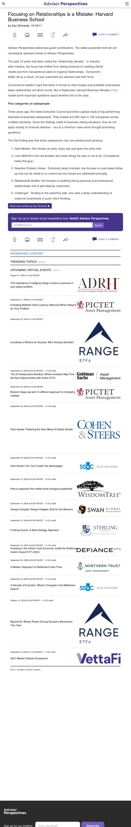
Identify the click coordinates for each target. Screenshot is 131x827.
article (114, 90)
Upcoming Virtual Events (30, 270)
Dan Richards (20, 25)
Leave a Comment (108, 34)
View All (41, 261)
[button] (14, 35)
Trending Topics (23, 261)
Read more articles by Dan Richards (29, 205)
